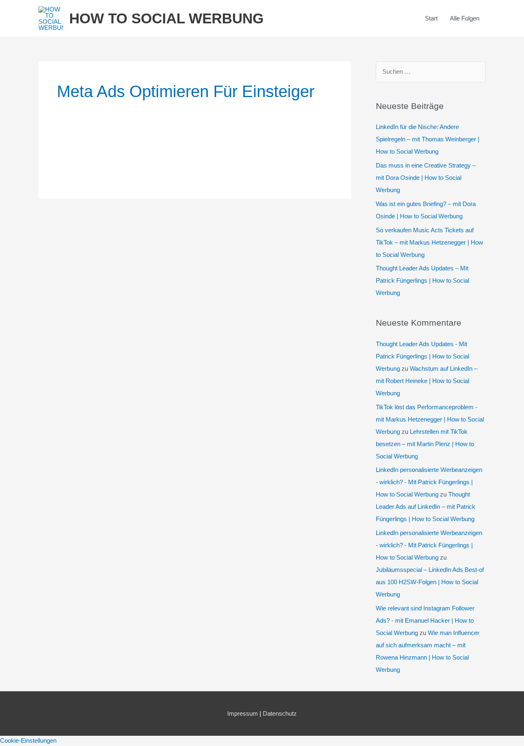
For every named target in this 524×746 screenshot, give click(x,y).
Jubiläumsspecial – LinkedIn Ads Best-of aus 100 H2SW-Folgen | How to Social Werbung (430, 582)
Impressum (242, 713)
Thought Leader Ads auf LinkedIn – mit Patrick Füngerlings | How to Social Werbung (425, 506)
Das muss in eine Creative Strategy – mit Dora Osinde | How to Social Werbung (426, 177)
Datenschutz (280, 713)
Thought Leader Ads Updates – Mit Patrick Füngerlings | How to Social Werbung (422, 280)
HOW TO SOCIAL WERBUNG (166, 18)
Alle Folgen (464, 18)
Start (431, 18)
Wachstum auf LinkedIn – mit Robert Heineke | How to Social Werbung (426, 381)
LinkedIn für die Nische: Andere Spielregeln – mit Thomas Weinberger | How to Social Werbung (427, 139)
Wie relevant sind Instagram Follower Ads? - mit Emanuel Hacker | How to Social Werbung (425, 620)
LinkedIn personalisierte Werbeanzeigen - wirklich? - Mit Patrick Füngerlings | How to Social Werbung (429, 482)
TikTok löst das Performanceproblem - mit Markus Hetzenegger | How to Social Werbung (430, 419)
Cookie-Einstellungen (28, 740)
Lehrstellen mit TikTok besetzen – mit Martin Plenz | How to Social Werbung (425, 444)
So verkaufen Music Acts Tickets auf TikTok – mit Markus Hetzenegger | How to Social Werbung (429, 242)
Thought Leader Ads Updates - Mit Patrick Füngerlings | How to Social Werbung (422, 356)
